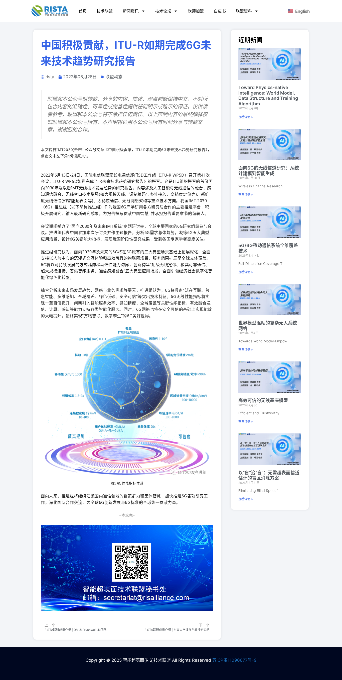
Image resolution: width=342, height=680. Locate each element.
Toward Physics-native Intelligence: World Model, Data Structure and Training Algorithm (268, 95)
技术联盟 (105, 11)
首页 (83, 11)
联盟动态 (113, 76)
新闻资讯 (131, 11)
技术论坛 (163, 11)
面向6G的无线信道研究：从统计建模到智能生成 (268, 170)
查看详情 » (245, 117)
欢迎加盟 (196, 11)
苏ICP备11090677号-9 (234, 660)
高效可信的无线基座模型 (263, 400)
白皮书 (220, 11)
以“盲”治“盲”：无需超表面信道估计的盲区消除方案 (268, 475)
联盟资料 (244, 11)
